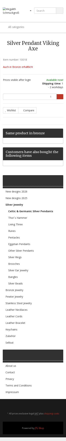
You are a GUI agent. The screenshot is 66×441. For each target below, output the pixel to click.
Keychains (11, 329)
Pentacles (14, 237)
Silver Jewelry (14, 204)
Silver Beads (15, 283)
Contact (10, 372)
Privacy (10, 379)
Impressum (12, 392)
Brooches (14, 263)
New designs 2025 (16, 198)
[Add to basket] (59, 96)
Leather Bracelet (15, 323)
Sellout (10, 342)
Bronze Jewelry (14, 290)
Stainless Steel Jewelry (19, 303)
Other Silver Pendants (21, 250)
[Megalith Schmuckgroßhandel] (11, 11)
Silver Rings (15, 257)
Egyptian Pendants (19, 244)
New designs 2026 (16, 191)
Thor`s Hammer (17, 217)
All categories (16, 27)
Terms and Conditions (19, 385)
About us (11, 365)
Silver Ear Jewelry (18, 270)
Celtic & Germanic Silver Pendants (30, 211)
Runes (12, 231)
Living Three (15, 224)
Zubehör (11, 336)
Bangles (13, 277)
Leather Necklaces (16, 309)
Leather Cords (14, 316)
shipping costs (51, 413)
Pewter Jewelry (14, 296)
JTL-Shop (39, 428)
